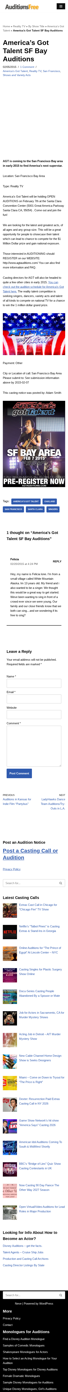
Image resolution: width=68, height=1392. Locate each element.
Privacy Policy (12, 869)
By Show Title (36, 26)
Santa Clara (35, 509)
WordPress (46, 1303)
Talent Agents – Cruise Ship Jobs (23, 1252)
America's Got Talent (15, 71)
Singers (53, 509)
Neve (18, 1303)
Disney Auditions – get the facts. (22, 1245)
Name (11, 676)
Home (6, 26)
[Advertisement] (34, 123)
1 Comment (27, 67)
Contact (7, 1324)
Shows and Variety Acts (17, 75)
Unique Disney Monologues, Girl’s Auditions (30, 1388)
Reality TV (19, 26)
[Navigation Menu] (61, 6)
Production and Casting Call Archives (26, 1258)
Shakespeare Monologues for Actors (25, 1352)
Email (11, 692)
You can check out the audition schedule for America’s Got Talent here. (33, 287)
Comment (14, 723)
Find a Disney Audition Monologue (24, 1339)
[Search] (61, 883)
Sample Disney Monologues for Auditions (28, 1382)
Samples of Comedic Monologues (24, 1345)
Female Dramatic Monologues (21, 1376)
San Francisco (51, 71)
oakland (49, 501)
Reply (57, 561)
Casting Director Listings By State (23, 1265)
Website (12, 707)
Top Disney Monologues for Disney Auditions (30, 1369)
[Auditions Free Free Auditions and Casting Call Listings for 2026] (21, 6)
